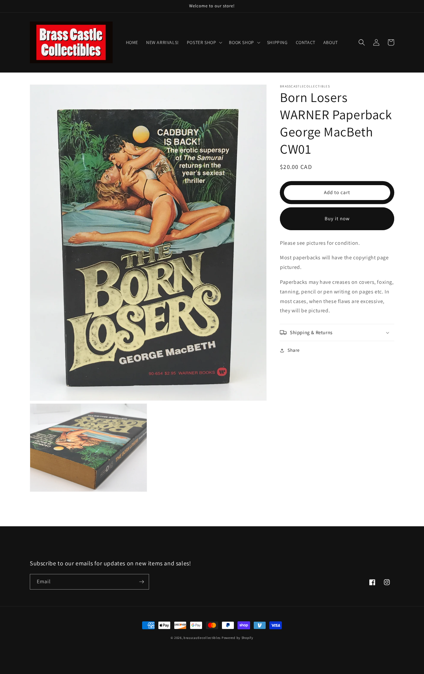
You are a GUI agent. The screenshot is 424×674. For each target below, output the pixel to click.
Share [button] (294, 350)
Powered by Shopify (237, 638)
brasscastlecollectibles (202, 638)
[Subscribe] (141, 582)
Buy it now (337, 218)
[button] (204, 42)
